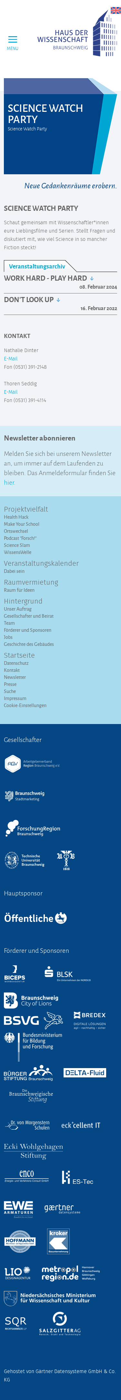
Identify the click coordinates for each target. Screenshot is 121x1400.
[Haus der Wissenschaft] (77, 33)
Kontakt (12, 670)
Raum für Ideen (19, 590)
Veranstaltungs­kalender (41, 564)
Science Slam (17, 545)
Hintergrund (23, 601)
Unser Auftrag (18, 608)
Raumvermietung (31, 583)
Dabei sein (14, 571)
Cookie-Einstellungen (25, 705)
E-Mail (10, 358)
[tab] (40, 266)
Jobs (8, 637)
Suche (10, 691)
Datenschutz (16, 663)
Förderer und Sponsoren (27, 630)
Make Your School (21, 524)
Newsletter (15, 677)
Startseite (19, 656)
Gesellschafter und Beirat (29, 616)
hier (9, 482)
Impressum (15, 698)
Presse (10, 684)
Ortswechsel (16, 531)
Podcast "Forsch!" (20, 538)
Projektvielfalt (26, 509)
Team (9, 623)
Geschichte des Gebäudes (29, 644)
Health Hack (16, 517)
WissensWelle (17, 552)
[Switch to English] (116, 10)
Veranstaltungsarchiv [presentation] (37, 266)
